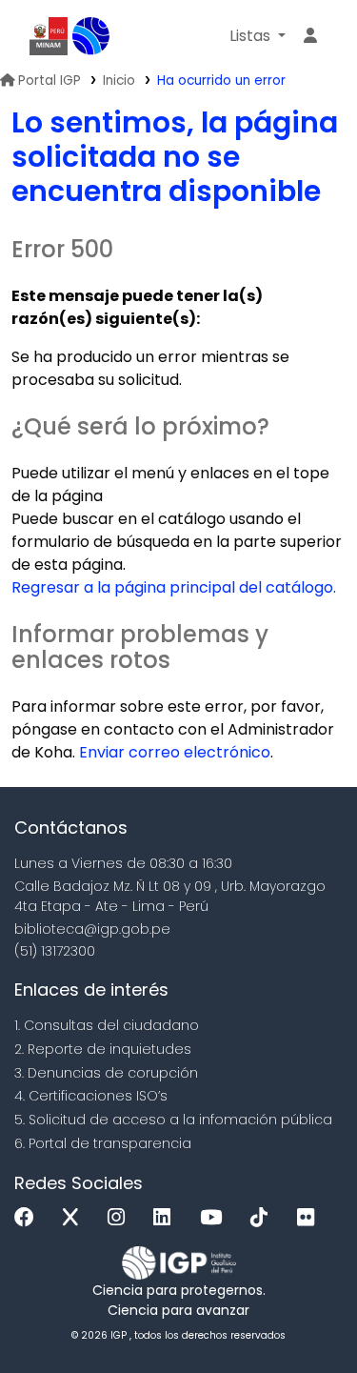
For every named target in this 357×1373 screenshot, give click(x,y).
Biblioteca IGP (91, 36)
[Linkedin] (166, 1218)
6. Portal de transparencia (102, 1143)
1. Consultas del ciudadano (106, 1025)
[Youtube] (215, 1218)
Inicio (119, 80)
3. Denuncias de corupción (106, 1072)
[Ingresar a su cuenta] (310, 36)
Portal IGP (49, 80)
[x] (75, 1218)
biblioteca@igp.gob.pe (92, 929)
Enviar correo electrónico (174, 752)
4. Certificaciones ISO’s (91, 1095)
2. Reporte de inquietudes (102, 1049)
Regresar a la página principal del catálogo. (173, 587)
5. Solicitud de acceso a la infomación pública (173, 1119)
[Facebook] (29, 1218)
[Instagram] (121, 1218)
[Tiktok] (263, 1218)
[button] (257, 36)
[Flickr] (310, 1218)
